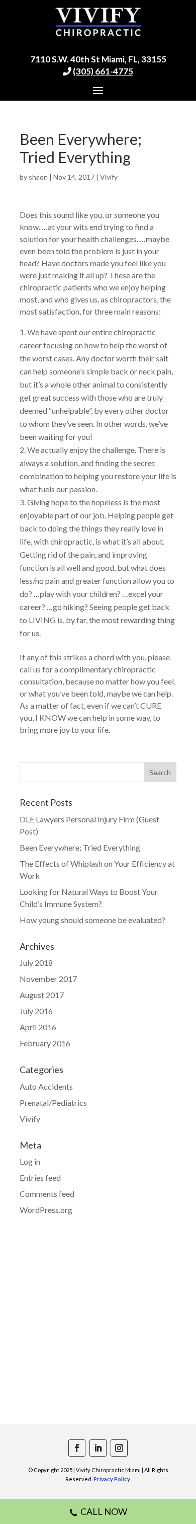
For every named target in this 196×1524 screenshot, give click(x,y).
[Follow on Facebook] (76, 1448)
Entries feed (40, 1177)
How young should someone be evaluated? (92, 920)
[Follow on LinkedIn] (98, 1448)
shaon (38, 177)
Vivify (109, 177)
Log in (30, 1161)
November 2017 (48, 978)
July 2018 (36, 962)
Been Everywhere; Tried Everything (80, 847)
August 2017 (42, 995)
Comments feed (47, 1193)
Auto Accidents (46, 1086)
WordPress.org (46, 1209)
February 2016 (45, 1043)
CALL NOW (103, 1511)
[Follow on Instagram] (119, 1448)
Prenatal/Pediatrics (53, 1102)
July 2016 (36, 1011)
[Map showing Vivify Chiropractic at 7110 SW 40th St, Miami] (98, 1333)
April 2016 (38, 1027)
